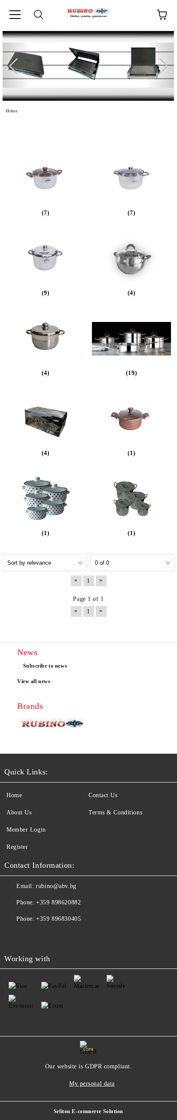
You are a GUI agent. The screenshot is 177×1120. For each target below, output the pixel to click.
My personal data (92, 1083)
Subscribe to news (45, 666)
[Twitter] (34, 936)
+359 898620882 (58, 902)
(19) (131, 373)
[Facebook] (15, 936)
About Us (18, 812)
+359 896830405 (58, 919)
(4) (132, 293)
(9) (46, 293)
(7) (46, 213)
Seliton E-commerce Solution (88, 1111)
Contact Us (103, 795)
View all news (33, 681)
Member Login (26, 829)
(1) (132, 453)
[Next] (160, 66)
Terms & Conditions (115, 812)
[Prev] (17, 66)
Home (14, 795)
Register (17, 847)
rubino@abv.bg (56, 886)
